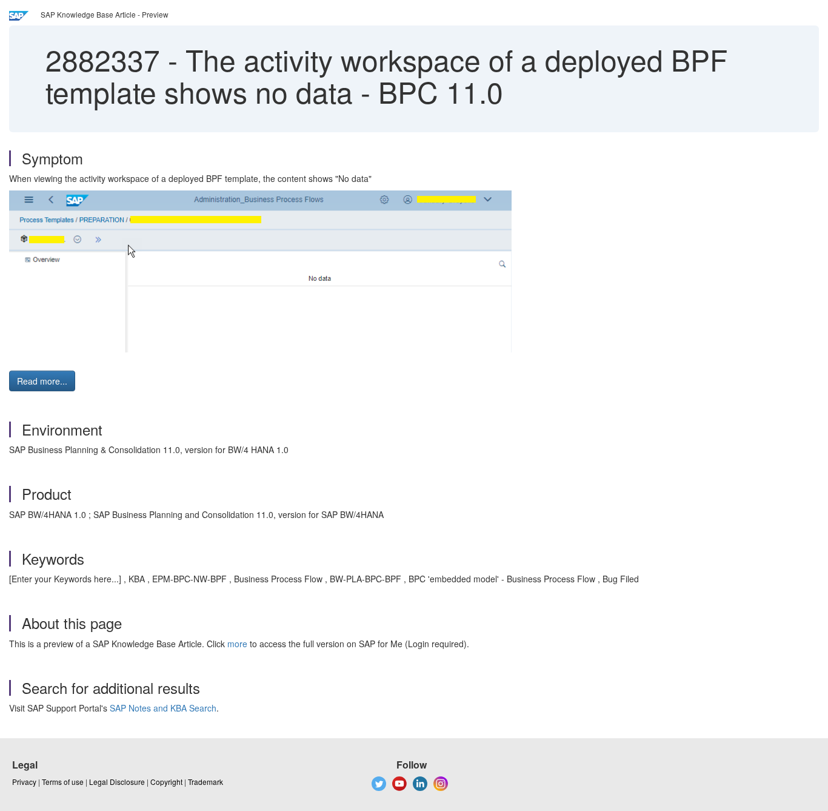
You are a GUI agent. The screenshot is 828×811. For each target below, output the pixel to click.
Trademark (205, 781)
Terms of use (63, 781)
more (237, 644)
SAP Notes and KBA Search (163, 708)
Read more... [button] (42, 381)
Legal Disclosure (117, 781)
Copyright (166, 781)
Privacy (24, 781)
